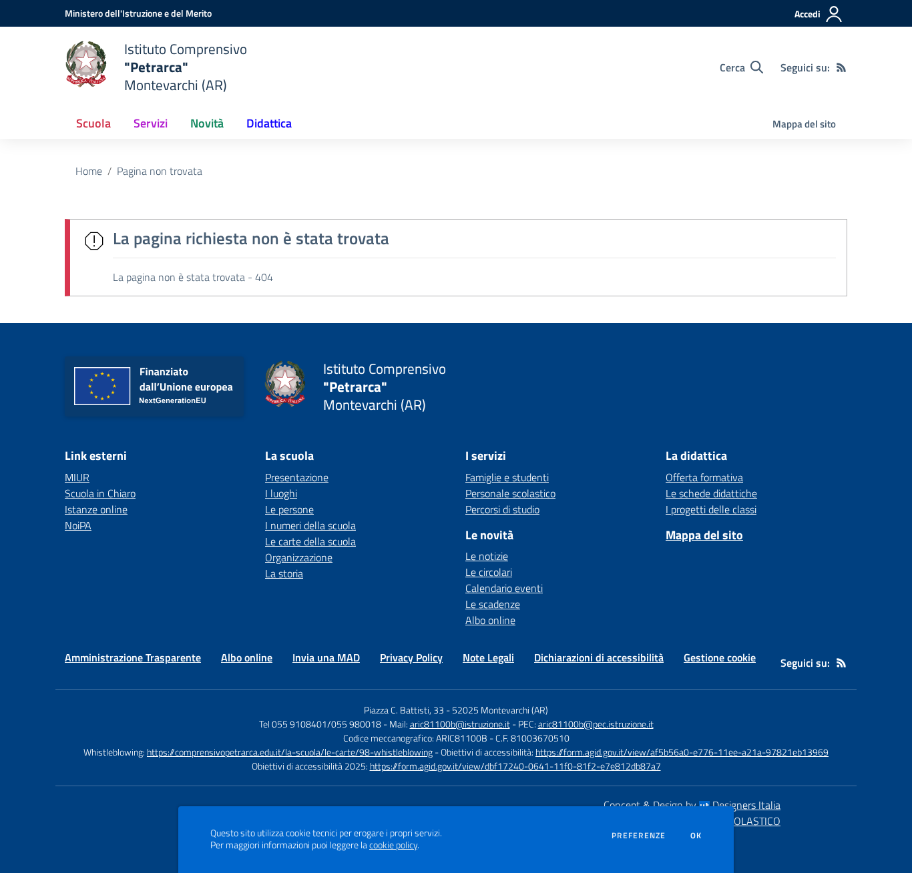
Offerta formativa (704, 477)
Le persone (289, 509)
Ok (696, 836)
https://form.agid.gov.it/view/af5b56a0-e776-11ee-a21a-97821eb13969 (682, 752)
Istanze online (96, 509)
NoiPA (78, 525)
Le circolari (488, 572)
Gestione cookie (720, 657)
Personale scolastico (510, 493)
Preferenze (639, 836)
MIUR (77, 477)
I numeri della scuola (310, 525)
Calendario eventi (504, 588)
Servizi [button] (151, 123)
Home (88, 171)
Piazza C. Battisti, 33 (404, 710)
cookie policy (393, 845)
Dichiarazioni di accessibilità (599, 657)
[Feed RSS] (841, 67)
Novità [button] (207, 123)
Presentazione (296, 477)
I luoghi (281, 493)
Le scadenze (492, 604)
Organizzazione (298, 557)
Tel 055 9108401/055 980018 (320, 724)
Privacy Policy (411, 657)
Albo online (490, 620)
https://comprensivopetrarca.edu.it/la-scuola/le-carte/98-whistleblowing (290, 752)
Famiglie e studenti (507, 477)
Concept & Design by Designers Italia (692, 805)
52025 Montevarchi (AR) (500, 710)
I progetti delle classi (711, 509)
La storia (284, 573)
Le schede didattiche (711, 493)
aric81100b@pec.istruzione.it (596, 724)
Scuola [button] (93, 123)
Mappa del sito (804, 123)
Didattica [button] (269, 123)
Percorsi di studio (502, 509)
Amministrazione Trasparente (133, 657)
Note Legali (488, 657)
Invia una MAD (326, 657)
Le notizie (486, 556)
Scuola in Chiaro (100, 493)
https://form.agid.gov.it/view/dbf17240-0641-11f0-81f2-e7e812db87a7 (515, 766)
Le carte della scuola (310, 541)
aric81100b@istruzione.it (460, 724)
